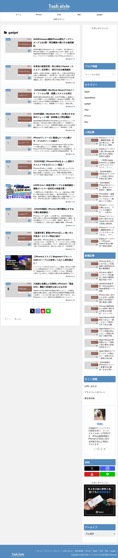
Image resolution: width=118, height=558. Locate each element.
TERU (100, 423)
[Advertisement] (99, 44)
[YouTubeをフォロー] (43, 311)
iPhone (88, 551)
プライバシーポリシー (94, 391)
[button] (113, 74)
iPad (101, 551)
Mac (106, 551)
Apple (95, 551)
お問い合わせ (90, 385)
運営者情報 (89, 398)
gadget (113, 551)
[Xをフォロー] (32, 311)
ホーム (39, 551)
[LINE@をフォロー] (48, 311)
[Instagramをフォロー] (37, 311)
